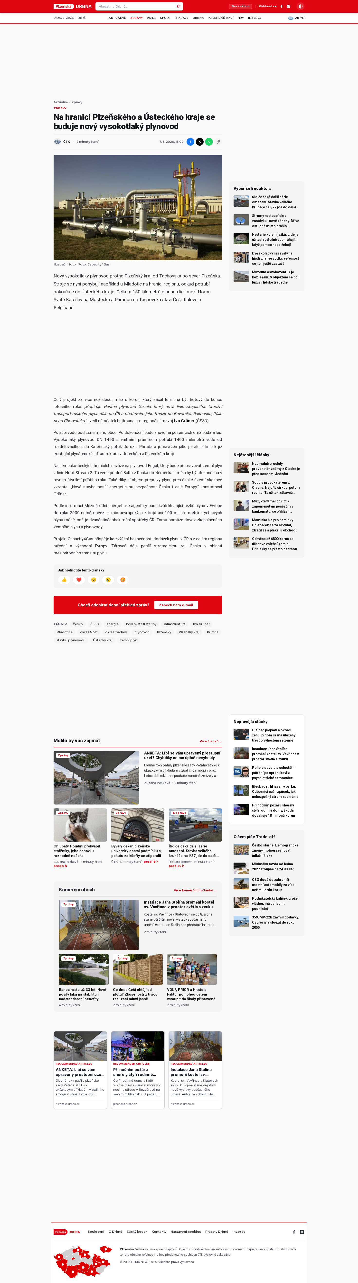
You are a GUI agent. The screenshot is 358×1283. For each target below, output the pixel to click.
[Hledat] (179, 6)
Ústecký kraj (103, 640)
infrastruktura (175, 624)
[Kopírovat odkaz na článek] (218, 142)
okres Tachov (116, 632)
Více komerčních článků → (195, 890)
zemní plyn (128, 640)
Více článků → (211, 741)
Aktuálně (117, 18)
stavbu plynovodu (71, 640)
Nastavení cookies (186, 1231)
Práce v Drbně (216, 1231)
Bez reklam (240, 6)
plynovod (142, 632)
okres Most (89, 632)
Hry (241, 18)
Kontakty (159, 1231)
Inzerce (254, 18)
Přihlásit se (268, 6)
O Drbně (115, 1231)
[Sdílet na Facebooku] (190, 142)
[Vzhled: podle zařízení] (300, 6)
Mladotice (65, 632)
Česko (78, 624)
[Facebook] (281, 6)
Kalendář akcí (220, 18)
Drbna (198, 18)
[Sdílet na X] (200, 142)
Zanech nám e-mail (176, 605)
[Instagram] (288, 6)
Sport (165, 18)
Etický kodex (137, 1231)
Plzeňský (164, 632)
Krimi (151, 18)
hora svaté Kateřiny (141, 624)
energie (112, 624)
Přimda (212, 632)
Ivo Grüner (201, 624)
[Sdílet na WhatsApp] (209, 142)
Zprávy (136, 18)
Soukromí (96, 1231)
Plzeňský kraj (189, 632)
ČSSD (94, 624)
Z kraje (181, 18)
